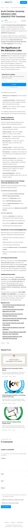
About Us (7, 522)
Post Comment (5, 506)
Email (2, 481)
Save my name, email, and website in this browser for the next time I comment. (15, 495)
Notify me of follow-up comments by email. (13, 499)
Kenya (7, 7)
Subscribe (23, 2)
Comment (3, 458)
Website (3, 487)
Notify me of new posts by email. (10, 503)
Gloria (6, 20)
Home (2, 7)
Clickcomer (20, 526)
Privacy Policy (20, 522)
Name (2, 474)
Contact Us (13, 522)
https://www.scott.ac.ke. (13, 195)
